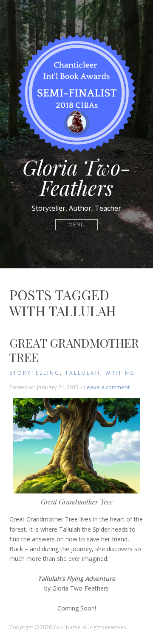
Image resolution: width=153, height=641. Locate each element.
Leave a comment (107, 387)
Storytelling (34, 372)
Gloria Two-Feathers (76, 177)
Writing (120, 372)
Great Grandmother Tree (74, 350)
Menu (76, 224)
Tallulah (82, 372)
